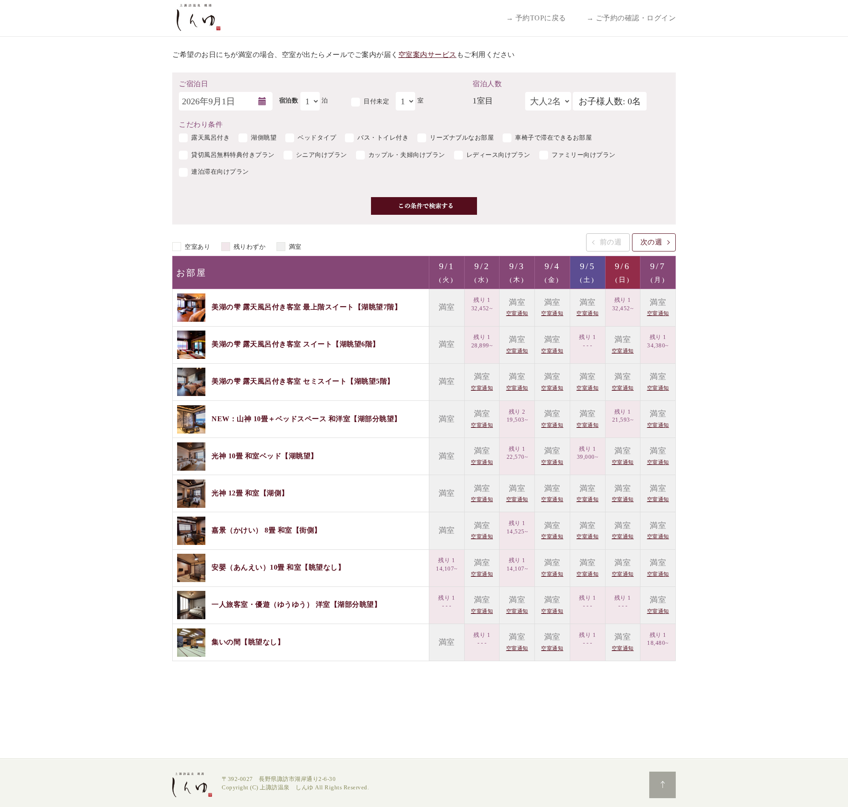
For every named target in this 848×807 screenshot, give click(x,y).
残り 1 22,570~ (517, 453)
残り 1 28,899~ (482, 341)
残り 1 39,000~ (587, 453)
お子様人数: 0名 (610, 101)
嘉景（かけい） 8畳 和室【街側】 (267, 530)
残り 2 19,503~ (517, 415)
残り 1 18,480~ (658, 639)
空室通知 (517, 313)
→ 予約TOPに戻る (536, 18)
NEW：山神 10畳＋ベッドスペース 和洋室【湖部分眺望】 (306, 418)
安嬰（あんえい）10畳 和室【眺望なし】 (278, 567)
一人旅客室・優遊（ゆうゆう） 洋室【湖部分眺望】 (296, 604)
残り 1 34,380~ (658, 341)
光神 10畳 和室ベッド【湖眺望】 (265, 455)
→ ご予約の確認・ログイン (631, 18)
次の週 (651, 242)
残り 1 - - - (587, 341)
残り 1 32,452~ (482, 304)
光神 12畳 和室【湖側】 (250, 493)
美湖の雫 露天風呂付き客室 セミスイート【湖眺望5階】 (303, 381)
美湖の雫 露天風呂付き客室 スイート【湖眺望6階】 (296, 344)
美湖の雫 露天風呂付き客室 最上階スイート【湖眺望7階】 (306, 307)
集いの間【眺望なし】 (248, 641)
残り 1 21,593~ (623, 415)
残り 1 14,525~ (517, 527)
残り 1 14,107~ (447, 564)
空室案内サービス (427, 54)
